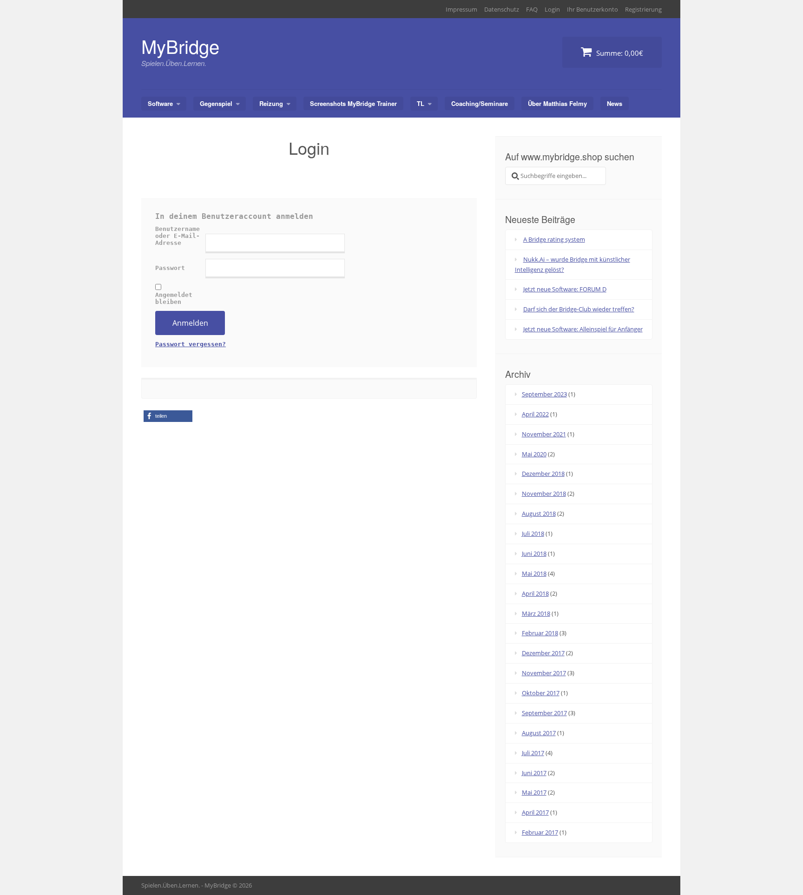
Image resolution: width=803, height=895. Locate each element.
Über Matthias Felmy (557, 103)
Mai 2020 (534, 454)
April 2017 (535, 812)
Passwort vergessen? (190, 344)
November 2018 (544, 493)
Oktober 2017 (540, 693)
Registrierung (643, 9)
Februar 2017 (540, 832)
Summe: (618, 53)
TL (420, 103)
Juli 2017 (533, 753)
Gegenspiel (216, 103)
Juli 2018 (533, 533)
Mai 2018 (534, 573)
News (614, 103)
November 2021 (544, 434)
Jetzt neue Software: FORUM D (564, 289)
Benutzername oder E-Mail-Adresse (177, 235)
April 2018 (535, 593)
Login (552, 9)
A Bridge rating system (554, 239)
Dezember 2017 (543, 653)
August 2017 (539, 733)
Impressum (461, 9)
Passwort (170, 267)
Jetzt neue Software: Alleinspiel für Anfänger (583, 329)
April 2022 (535, 414)
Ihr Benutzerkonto (592, 9)
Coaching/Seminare (479, 103)
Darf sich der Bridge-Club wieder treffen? (578, 309)
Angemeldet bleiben (173, 298)
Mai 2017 (534, 792)
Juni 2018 (534, 553)
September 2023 (544, 394)
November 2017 (544, 673)
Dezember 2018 (543, 473)
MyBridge (180, 46)
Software (160, 103)
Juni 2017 (534, 773)
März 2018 (536, 613)
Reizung (271, 103)
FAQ (532, 9)
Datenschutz (501, 9)
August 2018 (539, 513)
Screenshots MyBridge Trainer (353, 103)
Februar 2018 (540, 633)
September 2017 (544, 713)
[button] (168, 416)
